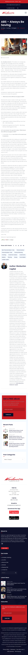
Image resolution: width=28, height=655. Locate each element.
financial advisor (20, 250)
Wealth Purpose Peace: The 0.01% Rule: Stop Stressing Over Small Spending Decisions (17, 445)
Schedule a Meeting (6, 557)
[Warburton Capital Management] (8, 13)
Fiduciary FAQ (5, 567)
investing (4, 254)
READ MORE (4, 548)
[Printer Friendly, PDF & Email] (7, 239)
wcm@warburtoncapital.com (14, 4)
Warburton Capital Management (16, 628)
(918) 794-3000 (11, 8)
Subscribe (7, 618)
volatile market (5, 259)
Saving (15, 257)
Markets (4, 257)
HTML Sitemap (10, 651)
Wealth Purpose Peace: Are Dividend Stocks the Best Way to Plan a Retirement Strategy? (16, 438)
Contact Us (4, 569)
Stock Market (23, 257)
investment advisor (12, 254)
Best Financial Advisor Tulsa (8, 250)
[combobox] (14, 459)
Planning (10, 257)
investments (22, 254)
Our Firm (4, 560)
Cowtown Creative (21, 630)
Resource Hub (5, 562)
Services (4, 564)
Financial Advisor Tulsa (7, 252)
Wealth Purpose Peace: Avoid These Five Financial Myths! (16, 431)
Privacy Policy (6, 649)
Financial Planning (19, 252)
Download (8, 414)
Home (3, 28)
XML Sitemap (18, 651)
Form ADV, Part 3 (20, 649)
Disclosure (12, 649)
